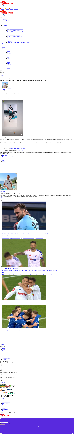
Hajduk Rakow (13, 274)
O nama (3, 344)
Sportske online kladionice (6, 355)
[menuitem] (2, 9)
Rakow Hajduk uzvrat (54, 274)
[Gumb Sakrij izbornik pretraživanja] (0, 71)
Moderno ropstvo (4, 399)
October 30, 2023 (20, 150)
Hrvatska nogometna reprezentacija (7, 156)
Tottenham (3, 161)
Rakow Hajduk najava (39, 274)
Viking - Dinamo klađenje (25, 238)
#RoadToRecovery (13, 148)
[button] (37, 7)
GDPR (3, 398)
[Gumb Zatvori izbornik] (1, 17)
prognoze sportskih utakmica (12, 238)
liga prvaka (6, 235)
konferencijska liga (19, 274)
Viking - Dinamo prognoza (33, 238)
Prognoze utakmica (5, 359)
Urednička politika (5, 403)
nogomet (3, 238)
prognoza (6, 238)
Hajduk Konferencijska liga (6, 274)
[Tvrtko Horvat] (8, 190)
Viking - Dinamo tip (40, 238)
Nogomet (3, 159)
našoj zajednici (41, 426)
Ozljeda (3, 160)
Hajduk (3, 272)
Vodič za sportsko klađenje (6, 358)
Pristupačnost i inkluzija (6, 402)
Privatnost (3, 405)
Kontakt (3, 343)
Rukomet (3, 351)
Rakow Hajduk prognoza (47, 274)
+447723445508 (2, 382)
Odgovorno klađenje (5, 409)
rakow (35, 274)
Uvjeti (3, 404)
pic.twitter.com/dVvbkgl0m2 (20, 148)
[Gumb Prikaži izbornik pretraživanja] (0, 70)
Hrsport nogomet (4, 155)
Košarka (3, 349)
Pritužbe (3, 408)
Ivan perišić (4, 157)
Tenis (3, 350)
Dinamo (3, 235)
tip (17, 238)
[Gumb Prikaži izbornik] (1, 70)
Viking (19, 238)
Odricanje (3, 410)
